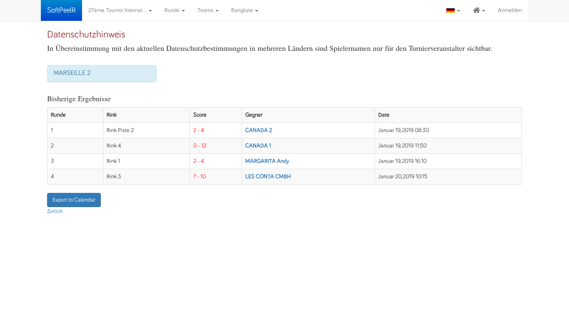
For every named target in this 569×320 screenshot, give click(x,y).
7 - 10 (199, 177)
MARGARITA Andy (267, 161)
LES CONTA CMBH (268, 177)
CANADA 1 (258, 146)
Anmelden (510, 10)
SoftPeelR (61, 10)
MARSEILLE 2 (72, 73)
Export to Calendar (73, 200)
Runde (173, 10)
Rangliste (242, 10)
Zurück (54, 211)
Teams (206, 10)
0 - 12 (199, 146)
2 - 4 (198, 130)
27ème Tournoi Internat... (118, 10)
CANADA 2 (258, 130)
